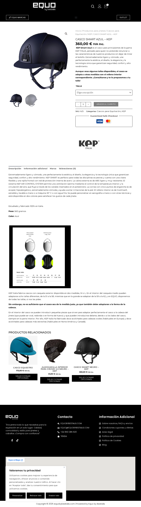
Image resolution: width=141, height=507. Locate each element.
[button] (66, 33)
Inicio (78, 31)
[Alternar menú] (76, 17)
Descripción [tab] (15, 168)
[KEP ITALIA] (89, 144)
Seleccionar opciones (23, 377)
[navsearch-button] (93, 7)
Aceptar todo (54, 496)
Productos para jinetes (94, 31)
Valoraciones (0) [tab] (67, 168)
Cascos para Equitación (109, 111)
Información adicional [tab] (36, 168)
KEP (90, 34)
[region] (36, 483)
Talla (79, 86)
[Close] (64, 467)
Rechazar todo (36, 496)
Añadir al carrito (106, 104)
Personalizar (17, 496)
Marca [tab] (53, 168)
